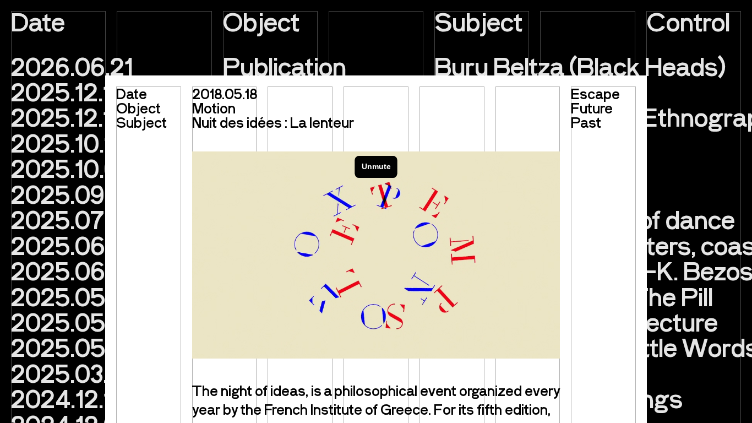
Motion (214, 107)
